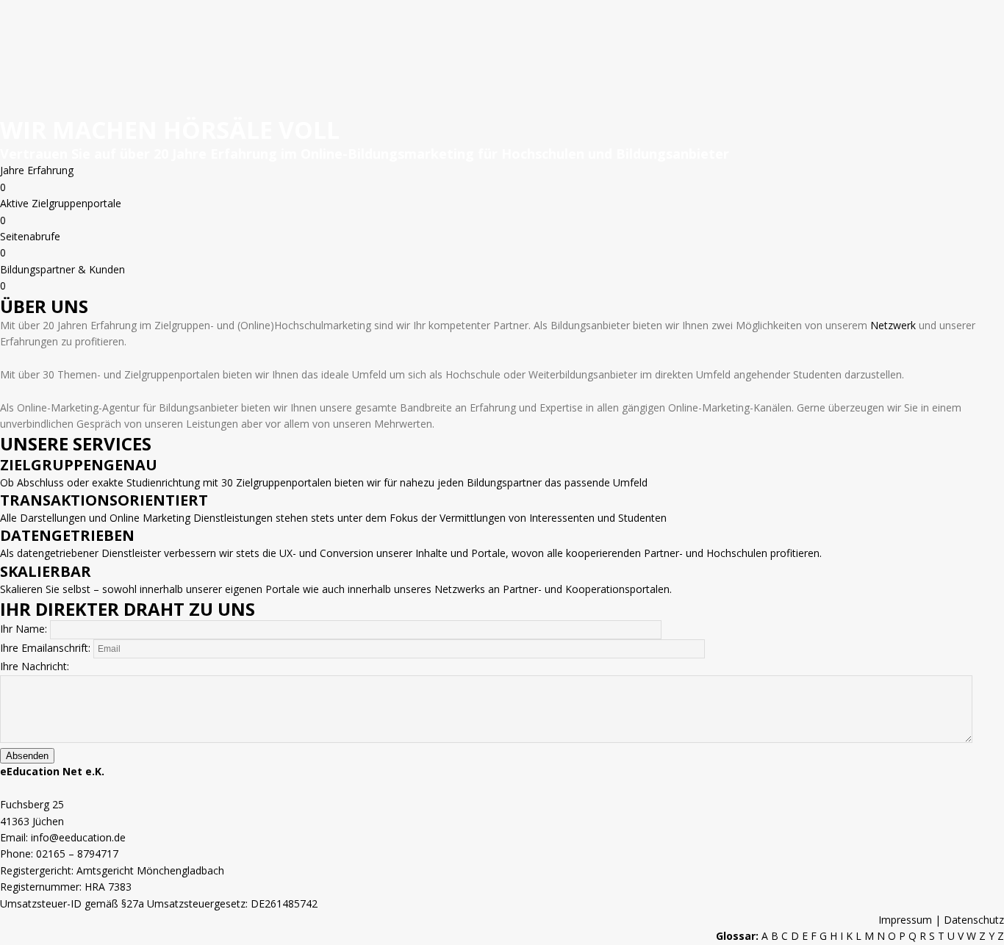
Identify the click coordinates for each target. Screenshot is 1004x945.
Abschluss (40, 482)
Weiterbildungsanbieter (582, 374)
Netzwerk (893, 325)
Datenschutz (974, 920)
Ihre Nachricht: (34, 666)
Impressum (906, 920)
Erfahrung (50, 170)
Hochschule (473, 374)
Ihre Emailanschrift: (46, 648)
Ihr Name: (25, 629)
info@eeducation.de (78, 837)
